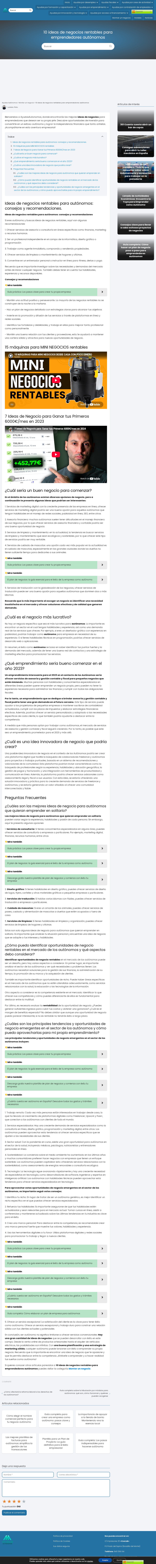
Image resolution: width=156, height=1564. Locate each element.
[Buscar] (30, 10)
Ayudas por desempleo (84, 2)
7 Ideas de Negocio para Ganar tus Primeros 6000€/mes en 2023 (44, 149)
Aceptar (105, 1560)
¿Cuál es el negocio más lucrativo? (30, 157)
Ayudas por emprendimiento (92, 7)
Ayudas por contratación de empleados (131, 7)
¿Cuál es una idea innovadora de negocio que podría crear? (42, 165)
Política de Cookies (61, 1541)
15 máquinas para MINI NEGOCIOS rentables (33, 146)
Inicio (67, 2)
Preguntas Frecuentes (23, 169)
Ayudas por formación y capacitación (55, 7)
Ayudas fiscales (108, 2)
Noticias (149, 17)
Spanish (139, 11)
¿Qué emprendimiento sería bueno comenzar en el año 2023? (42, 161)
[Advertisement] (78, 80)
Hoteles (137, 17)
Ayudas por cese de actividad (136, 2)
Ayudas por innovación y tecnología (67, 13)
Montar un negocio (121, 17)
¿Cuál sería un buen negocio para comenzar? (35, 153)
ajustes (90, 1561)
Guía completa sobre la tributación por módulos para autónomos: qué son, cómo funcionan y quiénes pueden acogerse (84, 1393)
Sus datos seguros (61, 1546)
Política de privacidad (63, 1536)
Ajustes (119, 1560)
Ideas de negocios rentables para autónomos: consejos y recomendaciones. (50, 142)
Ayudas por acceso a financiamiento (108, 13)
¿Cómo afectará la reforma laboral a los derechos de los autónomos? (28, 1393)
